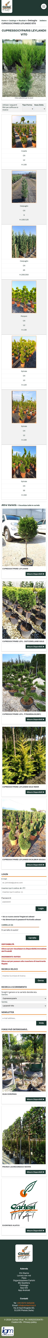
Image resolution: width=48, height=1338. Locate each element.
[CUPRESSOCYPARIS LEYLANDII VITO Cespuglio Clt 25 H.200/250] (24, 242)
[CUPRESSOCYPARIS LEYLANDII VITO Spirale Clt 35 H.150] (24, 462)
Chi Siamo (24, 1273)
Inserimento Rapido (11, 956)
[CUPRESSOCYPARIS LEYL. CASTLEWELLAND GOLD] (24, 610)
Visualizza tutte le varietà (29, 505)
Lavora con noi (24, 1276)
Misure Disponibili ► (35, 574)
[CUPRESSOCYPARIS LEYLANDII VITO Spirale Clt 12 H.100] (24, 407)
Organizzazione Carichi (24, 1281)
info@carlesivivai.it (27, 1306)
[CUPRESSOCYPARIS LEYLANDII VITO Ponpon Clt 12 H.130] (24, 297)
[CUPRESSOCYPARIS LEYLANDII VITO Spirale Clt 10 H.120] (24, 352)
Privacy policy (30, 1322)
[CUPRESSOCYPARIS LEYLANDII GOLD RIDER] (24, 755)
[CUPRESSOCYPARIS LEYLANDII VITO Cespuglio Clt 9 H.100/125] (24, 187)
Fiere (24, 1278)
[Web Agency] (7, 1331)
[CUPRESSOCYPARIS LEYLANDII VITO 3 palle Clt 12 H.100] (24, 132)
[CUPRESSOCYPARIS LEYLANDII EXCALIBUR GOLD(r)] (24, 828)
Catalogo (12, 20)
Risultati (22, 20)
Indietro (43, 20)
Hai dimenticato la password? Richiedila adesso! (22, 919)
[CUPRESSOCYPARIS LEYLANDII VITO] (24, 68)
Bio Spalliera (24, 1283)
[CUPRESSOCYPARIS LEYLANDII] (24, 537)
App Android (24, 1290)
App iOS (24, 1288)
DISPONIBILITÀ (7, 944)
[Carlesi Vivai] (24, 1253)
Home (4, 20)
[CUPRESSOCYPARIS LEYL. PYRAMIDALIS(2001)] (24, 682)
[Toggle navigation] (44, 6)
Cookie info (16, 1322)
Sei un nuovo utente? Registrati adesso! (18, 917)
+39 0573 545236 (25, 1303)
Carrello (7, 925)
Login (41, 909)
